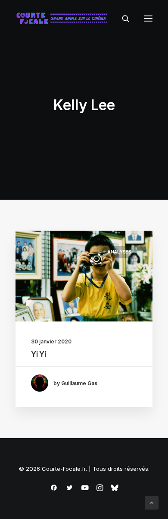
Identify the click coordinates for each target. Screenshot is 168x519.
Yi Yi (38, 354)
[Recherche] (122, 18)
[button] (148, 18)
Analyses (119, 252)
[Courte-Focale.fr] (64, 18)
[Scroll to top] (152, 502)
